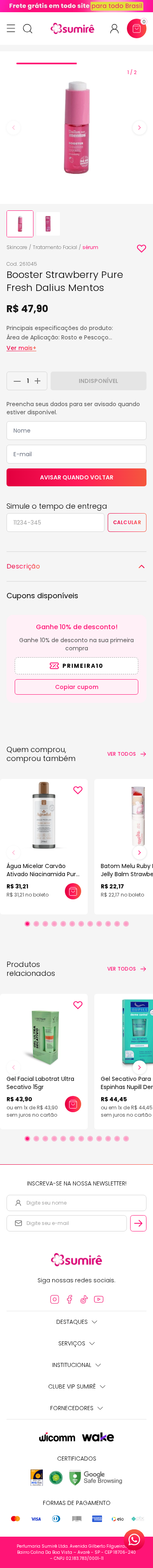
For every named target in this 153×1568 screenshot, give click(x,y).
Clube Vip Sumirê (72, 1386)
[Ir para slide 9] (99, 924)
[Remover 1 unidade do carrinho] (15, 381)
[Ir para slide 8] (90, 924)
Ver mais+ (21, 348)
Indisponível (98, 381)
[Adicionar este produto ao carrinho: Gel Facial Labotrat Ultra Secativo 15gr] (73, 1104)
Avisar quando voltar (76, 477)
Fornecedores (71, 1408)
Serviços (71, 1343)
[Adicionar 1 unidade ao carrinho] (40, 381)
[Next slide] (139, 128)
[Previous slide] (13, 128)
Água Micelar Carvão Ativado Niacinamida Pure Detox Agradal (43, 874)
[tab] (46, 63)
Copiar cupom (76, 687)
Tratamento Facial (55, 247)
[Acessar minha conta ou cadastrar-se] (118, 29)
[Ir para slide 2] (36, 924)
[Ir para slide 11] (117, 924)
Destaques (72, 1322)
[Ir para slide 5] (63, 924)
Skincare (17, 247)
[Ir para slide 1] (27, 924)
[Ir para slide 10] (108, 924)
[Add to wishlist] (141, 249)
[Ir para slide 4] (54, 924)
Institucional (71, 1365)
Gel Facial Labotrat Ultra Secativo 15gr (40, 1083)
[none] (20, 223)
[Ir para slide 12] (126, 924)
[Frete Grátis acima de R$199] (76, 6)
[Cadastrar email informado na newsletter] (138, 1223)
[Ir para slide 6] (72, 924)
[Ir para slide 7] (81, 924)
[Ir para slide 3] (45, 924)
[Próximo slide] (139, 852)
